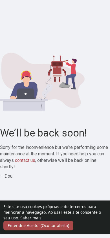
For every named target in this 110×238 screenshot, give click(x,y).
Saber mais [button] (30, 218)
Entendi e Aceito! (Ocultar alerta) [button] (38, 225)
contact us (25, 160)
